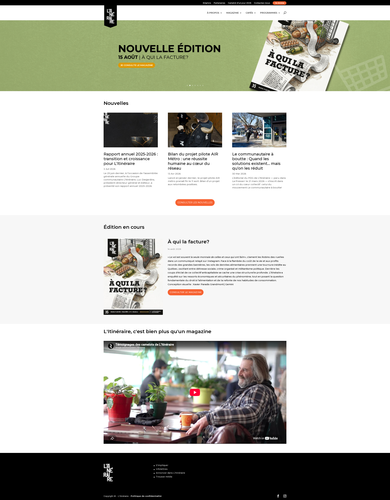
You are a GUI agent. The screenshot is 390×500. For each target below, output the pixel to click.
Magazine (232, 12)
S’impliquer (162, 465)
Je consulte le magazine (137, 65)
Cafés (249, 12)
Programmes (268, 12)
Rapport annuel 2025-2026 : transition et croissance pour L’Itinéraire (131, 159)
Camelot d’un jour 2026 (239, 3)
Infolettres (162, 469)
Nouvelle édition (169, 49)
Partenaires (219, 3)
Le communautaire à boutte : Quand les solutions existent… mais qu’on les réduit (256, 161)
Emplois (207, 3)
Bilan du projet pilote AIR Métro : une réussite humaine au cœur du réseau (193, 161)
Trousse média (164, 476)
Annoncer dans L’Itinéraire (170, 473)
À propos (213, 12)
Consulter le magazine (185, 292)
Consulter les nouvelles (195, 202)
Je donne (279, 3)
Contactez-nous (262, 3)
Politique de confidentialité (146, 496)
